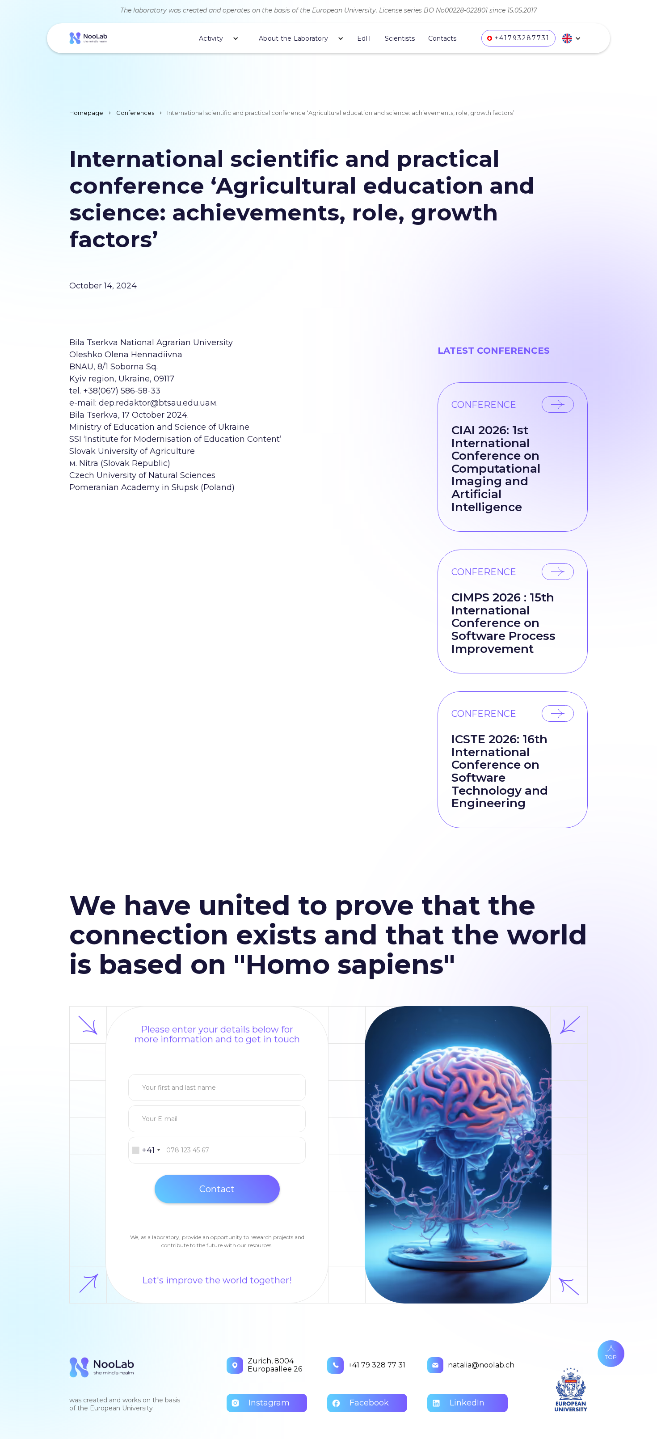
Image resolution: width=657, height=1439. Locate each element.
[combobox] (146, 1150)
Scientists (400, 38)
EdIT (364, 38)
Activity (211, 38)
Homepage (86, 112)
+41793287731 (522, 38)
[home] (88, 38)
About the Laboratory (293, 38)
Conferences (135, 112)
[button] (215, 38)
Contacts (442, 38)
